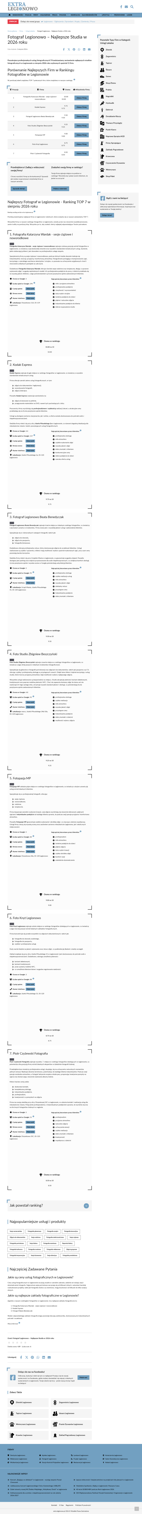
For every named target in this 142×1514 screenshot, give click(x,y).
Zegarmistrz (111, 56)
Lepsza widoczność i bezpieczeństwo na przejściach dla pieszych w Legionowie (104, 1480)
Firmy (35, 15)
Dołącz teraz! (107, 215)
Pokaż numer (30, 298)
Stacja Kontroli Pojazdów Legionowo (55, 1462)
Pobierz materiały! (60, 189)
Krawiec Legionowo (24, 1435)
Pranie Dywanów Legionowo (71, 1424)
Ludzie (129, 15)
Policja (28, 15)
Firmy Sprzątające (113, 143)
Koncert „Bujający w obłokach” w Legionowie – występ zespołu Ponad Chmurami (35, 1481)
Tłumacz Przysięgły (114, 123)
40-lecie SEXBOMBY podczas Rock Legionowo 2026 (95, 1489)
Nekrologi (75, 15)
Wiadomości (18, 15)
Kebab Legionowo (111, 1462)
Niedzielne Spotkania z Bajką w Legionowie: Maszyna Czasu (97, 1486)
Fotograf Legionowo (49, 1459)
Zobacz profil (30, 288)
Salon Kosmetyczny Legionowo (116, 1459)
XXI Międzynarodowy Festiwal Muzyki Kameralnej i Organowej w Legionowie (104, 1493)
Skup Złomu (111, 83)
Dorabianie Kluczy (113, 116)
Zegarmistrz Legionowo (69, 1402)
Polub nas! (83, 1377)
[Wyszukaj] (131, 6)
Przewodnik (119, 15)
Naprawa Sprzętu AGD (115, 136)
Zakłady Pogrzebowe (114, 150)
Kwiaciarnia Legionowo (113, 1455)
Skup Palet (110, 176)
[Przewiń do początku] (137, 1509)
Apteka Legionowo (48, 1455)
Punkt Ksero (111, 130)
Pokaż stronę (30, 293)
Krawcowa (110, 156)
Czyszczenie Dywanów (115, 163)
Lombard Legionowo (81, 1455)
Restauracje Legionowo (82, 1462)
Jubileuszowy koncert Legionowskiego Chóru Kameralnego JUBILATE (35, 1486)
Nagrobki (110, 96)
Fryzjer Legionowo (80, 1459)
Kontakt (54, 1505)
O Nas (61, 1505)
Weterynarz (111, 170)
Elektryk (109, 110)
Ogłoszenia (45, 15)
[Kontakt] (126, 6)
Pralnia (109, 90)
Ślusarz (109, 70)
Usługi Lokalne (30, 31)
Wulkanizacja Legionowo (19, 1462)
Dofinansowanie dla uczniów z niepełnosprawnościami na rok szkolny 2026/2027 (35, 1494)
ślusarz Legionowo (66, 1413)
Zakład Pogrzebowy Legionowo (72, 1435)
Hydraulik (110, 103)
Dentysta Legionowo (17, 1455)
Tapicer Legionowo (24, 1413)
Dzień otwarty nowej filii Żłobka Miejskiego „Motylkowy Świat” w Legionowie (38, 1489)
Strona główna (12, 31)
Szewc (108, 76)
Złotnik (109, 50)
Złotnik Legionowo (24, 1402)
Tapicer (109, 63)
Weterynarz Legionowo (25, 1424)
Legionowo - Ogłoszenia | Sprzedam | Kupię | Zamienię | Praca (69, 22)
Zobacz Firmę (82, 98)
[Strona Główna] (10, 15)
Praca (54, 15)
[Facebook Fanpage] (120, 6)
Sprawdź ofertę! (19, 189)
